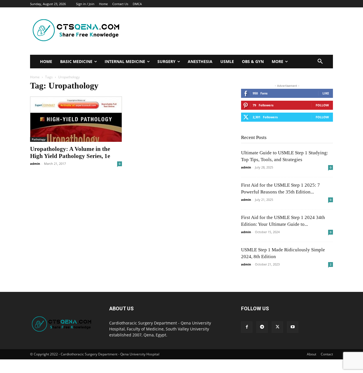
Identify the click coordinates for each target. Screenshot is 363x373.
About (311, 354)
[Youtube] (292, 327)
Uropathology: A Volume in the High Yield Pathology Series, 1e (70, 152)
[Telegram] (262, 327)
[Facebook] (246, 327)
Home (35, 77)
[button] (320, 61)
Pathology (38, 139)
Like (325, 93)
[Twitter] (277, 327)
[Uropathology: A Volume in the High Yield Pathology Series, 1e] (76, 119)
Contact (327, 354)
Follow (322, 105)
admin (35, 163)
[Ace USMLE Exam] (78, 31)
